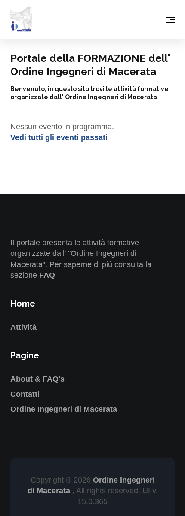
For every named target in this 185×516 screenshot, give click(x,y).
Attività (23, 327)
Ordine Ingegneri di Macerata (63, 409)
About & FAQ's (37, 379)
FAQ (47, 275)
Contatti (25, 394)
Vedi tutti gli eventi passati (59, 137)
